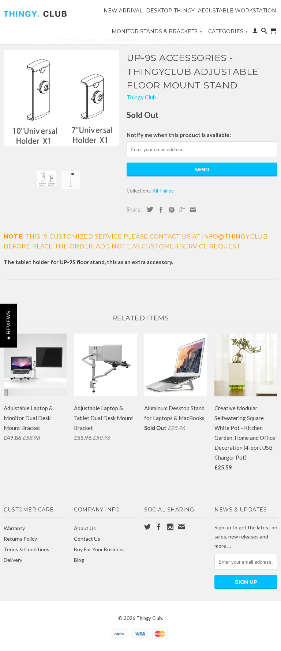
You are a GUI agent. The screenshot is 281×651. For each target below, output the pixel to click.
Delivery (13, 560)
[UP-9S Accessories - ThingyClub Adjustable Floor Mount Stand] (61, 98)
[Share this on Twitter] (148, 209)
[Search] (264, 32)
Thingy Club (141, 97)
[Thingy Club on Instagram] (170, 527)
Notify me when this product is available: (179, 135)
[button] (8, 325)
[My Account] (255, 32)
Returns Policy (20, 539)
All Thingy (163, 191)
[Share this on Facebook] (159, 210)
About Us (85, 528)
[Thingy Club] (35, 11)
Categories (228, 31)
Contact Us (87, 539)
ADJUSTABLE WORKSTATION (237, 10)
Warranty (14, 528)
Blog (79, 560)
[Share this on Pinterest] (170, 210)
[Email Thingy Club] (181, 527)
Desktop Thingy (170, 10)
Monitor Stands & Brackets (157, 31)
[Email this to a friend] (191, 210)
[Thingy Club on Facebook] (159, 527)
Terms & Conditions (26, 549)
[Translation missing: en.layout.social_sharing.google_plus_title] (180, 210)
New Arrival (123, 10)
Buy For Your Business (99, 549)
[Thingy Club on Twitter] (147, 527)
